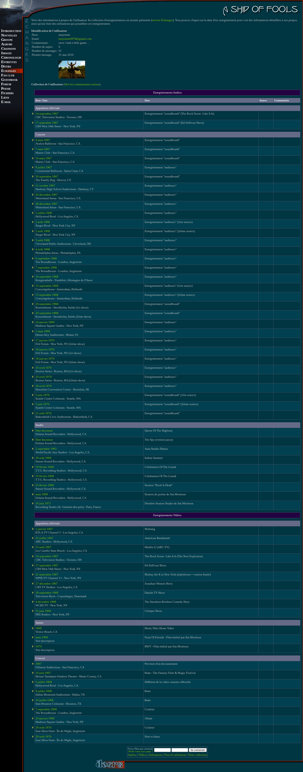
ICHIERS (7, 93)
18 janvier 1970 (45, 349)
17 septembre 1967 (46, 122)
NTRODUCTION (11, 31)
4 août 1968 (42, 249)
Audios (132, 754)
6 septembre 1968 (46, 258)
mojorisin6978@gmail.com (75, 38)
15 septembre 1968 (46, 285)
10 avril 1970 (43, 367)
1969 (38, 628)
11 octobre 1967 (45, 185)
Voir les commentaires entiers (82, 84)
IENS (5, 98)
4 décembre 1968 (45, 601)
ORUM (6, 84)
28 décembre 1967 (46, 203)
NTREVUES (9, 62)
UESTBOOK (9, 80)
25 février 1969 (44, 485)
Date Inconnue (44, 430)
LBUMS (6, 44)
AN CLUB (7, 75)
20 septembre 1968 (46, 304)
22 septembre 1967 (46, 574)
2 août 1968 (42, 222)
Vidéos (142, 754)
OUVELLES (9, 35)
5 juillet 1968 (43, 213)
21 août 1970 (43, 413)
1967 (38, 663)
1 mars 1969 (42, 331)
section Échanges (162, 20)
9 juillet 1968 (43, 691)
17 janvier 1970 (45, 340)
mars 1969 (41, 494)
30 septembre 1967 (46, 176)
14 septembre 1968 (46, 276)
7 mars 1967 (42, 149)
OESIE (6, 89)
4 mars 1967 (42, 140)
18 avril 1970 (43, 386)
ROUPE (7, 40)
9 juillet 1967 (43, 167)
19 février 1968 (44, 467)
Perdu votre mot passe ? (140, 751)
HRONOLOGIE (11, 58)
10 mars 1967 (43, 158)
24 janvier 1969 (45, 322)
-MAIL (6, 102)
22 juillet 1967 (44, 538)
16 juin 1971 (43, 503)
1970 (38, 646)
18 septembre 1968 (46, 592)
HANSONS (8, 49)
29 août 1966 (43, 458)
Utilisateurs (155, 754)
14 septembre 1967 (46, 113)
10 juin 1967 (43, 673)
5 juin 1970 (42, 395)
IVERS (6, 67)
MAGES (6, 53)
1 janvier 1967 (44, 529)
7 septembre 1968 (46, 267)
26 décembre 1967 (46, 194)
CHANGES (8, 71)
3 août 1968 (42, 240)
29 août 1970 (43, 727)
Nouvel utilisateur (175, 754)
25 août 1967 (43, 547)
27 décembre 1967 (46, 583)
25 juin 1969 (43, 611)
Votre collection (197, 754)
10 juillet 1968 (44, 700)
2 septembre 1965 (46, 448)
